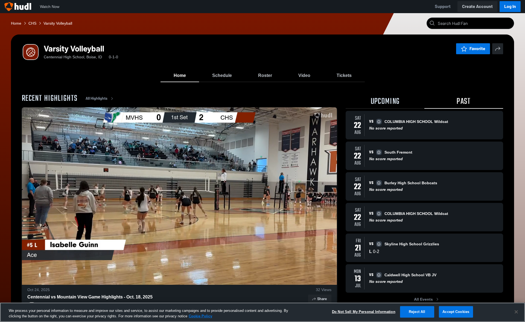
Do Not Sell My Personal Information (363, 312)
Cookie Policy (200, 316)
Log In (510, 6)
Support (443, 6)
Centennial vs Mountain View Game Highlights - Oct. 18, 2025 (90, 297)
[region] (262, 312)
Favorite (477, 48)
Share (322, 299)
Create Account (477, 6)
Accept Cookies (455, 312)
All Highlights (96, 98)
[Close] (516, 312)
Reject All (417, 312)
